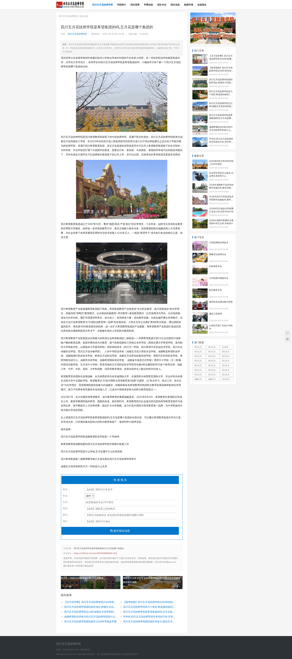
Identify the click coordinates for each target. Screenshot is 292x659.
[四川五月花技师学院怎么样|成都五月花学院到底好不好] (200, 103)
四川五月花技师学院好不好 (227, 351)
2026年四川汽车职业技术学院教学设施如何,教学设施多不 (221, 199)
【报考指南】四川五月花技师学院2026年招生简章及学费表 (149, 602)
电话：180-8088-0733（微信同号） (74, 649)
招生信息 (175, 4)
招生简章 (135, 4)
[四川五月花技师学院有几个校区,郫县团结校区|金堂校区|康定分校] (200, 91)
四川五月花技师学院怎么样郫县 (200, 374)
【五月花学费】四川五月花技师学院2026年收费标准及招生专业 (90, 602)
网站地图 (82, 654)
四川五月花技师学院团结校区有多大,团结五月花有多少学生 (149, 621)
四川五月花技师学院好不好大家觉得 (227, 374)
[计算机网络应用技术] (200, 243)
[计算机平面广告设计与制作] (200, 326)
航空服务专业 (215, 290)
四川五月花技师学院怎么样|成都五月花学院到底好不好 (90, 611)
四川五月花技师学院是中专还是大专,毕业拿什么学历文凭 (200, 347)
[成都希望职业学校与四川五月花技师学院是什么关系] (200, 127)
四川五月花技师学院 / (69, 16)
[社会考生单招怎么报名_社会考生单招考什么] (200, 173)
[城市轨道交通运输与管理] (200, 302)
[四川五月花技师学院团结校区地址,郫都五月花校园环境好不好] (200, 80)
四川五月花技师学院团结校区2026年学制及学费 (90, 621)
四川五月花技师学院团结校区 (200, 365)
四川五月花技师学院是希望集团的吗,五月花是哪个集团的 (99, 548)
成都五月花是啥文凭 (200, 379)
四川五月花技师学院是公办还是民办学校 (213, 374)
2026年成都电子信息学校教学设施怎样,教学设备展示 (221, 187)
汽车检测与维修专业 (218, 278)
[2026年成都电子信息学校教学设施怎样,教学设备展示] (200, 185)
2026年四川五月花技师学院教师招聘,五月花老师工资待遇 (227, 347)
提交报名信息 (121, 530)
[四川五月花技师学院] (70, 2)
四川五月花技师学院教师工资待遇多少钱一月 (213, 365)
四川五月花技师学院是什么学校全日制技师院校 (227, 379)
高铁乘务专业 (215, 266)
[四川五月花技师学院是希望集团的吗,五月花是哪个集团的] (200, 115)
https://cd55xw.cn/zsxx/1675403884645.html (95, 553)
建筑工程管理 (215, 313)
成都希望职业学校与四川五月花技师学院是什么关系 (90, 616)
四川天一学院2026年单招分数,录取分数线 (82, 578)
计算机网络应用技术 (218, 242)
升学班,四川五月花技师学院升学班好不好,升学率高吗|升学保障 (149, 616)
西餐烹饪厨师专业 (217, 254)
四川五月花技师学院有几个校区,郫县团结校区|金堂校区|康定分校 (149, 606)
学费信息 (148, 4)
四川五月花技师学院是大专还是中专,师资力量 (213, 356)
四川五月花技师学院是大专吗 (227, 356)
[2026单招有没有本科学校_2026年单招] (200, 161)
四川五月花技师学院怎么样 (213, 351)
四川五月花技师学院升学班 (227, 365)
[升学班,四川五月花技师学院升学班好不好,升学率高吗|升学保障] (200, 139)
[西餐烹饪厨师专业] (200, 254)
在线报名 (202, 4)
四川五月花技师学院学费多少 (200, 351)
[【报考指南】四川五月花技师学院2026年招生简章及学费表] (200, 68)
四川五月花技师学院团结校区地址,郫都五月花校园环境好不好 (90, 606)
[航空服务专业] (200, 290)
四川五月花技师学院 (102, 4)
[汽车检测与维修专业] (200, 278)
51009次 (144, 34)
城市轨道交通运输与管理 (221, 301)
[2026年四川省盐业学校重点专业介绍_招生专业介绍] (200, 209)
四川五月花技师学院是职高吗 (213, 370)
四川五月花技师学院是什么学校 (200, 356)
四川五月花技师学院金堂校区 (213, 361)
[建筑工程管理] (200, 314)
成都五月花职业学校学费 (213, 379)
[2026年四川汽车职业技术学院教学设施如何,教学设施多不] (200, 197)
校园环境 (188, 4)
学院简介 (121, 4)
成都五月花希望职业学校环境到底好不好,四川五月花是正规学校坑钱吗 (152, 580)
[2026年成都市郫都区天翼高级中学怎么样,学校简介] (200, 220)
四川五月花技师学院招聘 (227, 361)
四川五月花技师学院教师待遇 (200, 361)
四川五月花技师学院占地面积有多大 (213, 347)
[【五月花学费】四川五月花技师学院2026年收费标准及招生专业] (200, 56)
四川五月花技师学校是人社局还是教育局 (200, 370)
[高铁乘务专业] (200, 266)
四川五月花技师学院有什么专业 (227, 370)
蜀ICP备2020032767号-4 (67, 654)
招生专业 (161, 4)
